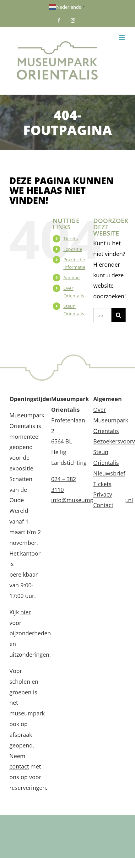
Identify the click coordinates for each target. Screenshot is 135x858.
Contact (103, 505)
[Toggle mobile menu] (122, 37)
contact (19, 766)
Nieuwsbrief (109, 473)
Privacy (102, 494)
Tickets (70, 239)
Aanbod (71, 277)
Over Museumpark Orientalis (110, 420)
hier (25, 612)
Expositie (72, 249)
